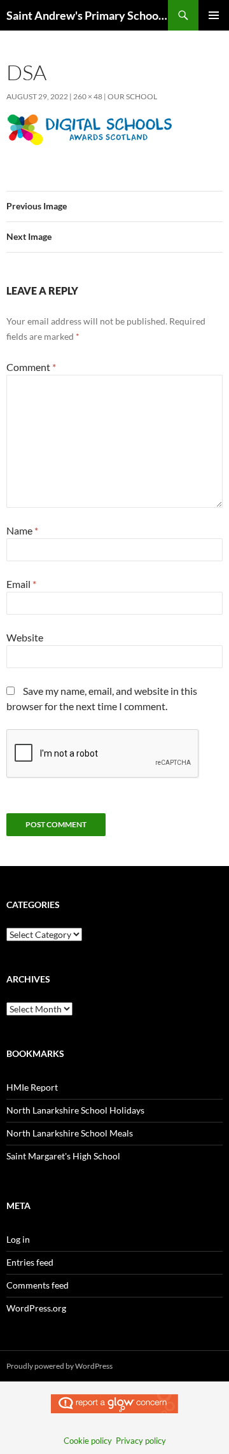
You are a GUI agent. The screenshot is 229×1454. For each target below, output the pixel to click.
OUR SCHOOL (132, 96)
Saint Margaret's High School (63, 1155)
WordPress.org (36, 1308)
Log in (18, 1239)
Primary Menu (213, 15)
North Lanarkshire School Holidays (75, 1110)
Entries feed (29, 1262)
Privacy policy (141, 1441)
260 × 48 (87, 96)
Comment (31, 367)
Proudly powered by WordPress (59, 1366)
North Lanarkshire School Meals (69, 1133)
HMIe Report (32, 1087)
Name (22, 530)
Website (24, 637)
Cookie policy (88, 1441)
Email (21, 584)
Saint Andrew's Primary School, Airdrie (87, 15)
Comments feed (37, 1285)
